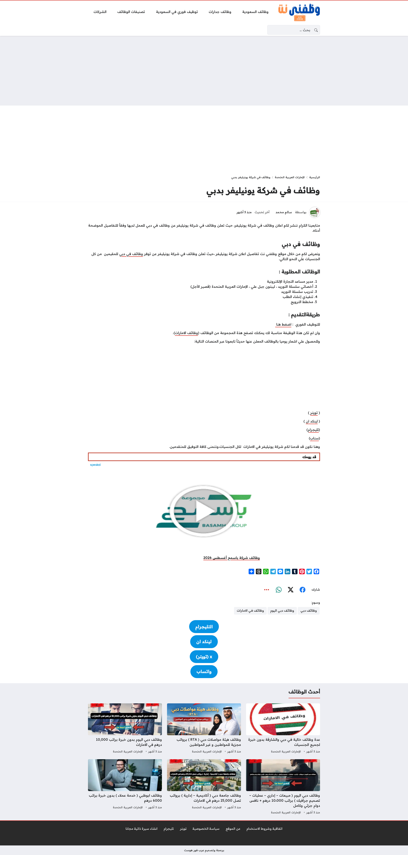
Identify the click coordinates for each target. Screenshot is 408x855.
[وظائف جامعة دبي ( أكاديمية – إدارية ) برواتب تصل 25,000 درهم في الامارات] (204, 787)
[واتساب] (279, 589)
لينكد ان (312, 421)
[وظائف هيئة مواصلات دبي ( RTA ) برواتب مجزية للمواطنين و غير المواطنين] (204, 728)
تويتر (314, 413)
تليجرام (313, 430)
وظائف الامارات (186, 333)
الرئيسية (314, 177)
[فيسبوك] (302, 589)
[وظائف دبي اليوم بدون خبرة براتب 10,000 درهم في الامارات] (125, 728)
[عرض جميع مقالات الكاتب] (314, 212)
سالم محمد (284, 212)
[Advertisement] (204, 70)
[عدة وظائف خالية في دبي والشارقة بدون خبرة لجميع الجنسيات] (283, 728)
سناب (314, 438)
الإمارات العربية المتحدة (290, 177)
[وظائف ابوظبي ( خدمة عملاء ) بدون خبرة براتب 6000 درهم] (125, 787)
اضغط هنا (283, 324)
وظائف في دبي (131, 254)
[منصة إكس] (290, 589)
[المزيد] (267, 589)
